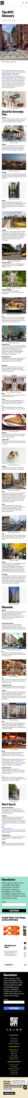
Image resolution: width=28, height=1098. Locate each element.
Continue (14, 910)
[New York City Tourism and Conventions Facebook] (11, 1030)
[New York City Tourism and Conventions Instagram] (7, 1030)
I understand (9, 1093)
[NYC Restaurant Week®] (12, 930)
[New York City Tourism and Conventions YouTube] (17, 1030)
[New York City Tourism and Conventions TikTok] (14, 1030)
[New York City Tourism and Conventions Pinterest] (21, 1030)
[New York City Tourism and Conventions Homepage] (14, 1021)
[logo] (2, 2)
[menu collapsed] (26, 3)
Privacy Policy (7, 1089)
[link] (6, 74)
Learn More (8, 965)
